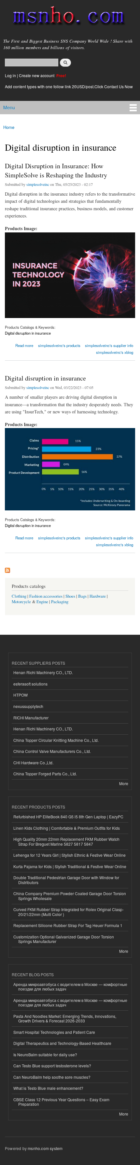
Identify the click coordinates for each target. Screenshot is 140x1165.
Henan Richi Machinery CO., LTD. (43, 672)
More (123, 783)
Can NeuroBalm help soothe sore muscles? (52, 1077)
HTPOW (20, 695)
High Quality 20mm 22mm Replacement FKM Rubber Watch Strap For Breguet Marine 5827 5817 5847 (66, 841)
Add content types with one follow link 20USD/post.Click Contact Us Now (69, 86)
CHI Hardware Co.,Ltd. (33, 762)
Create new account (37, 75)
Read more (24, 345)
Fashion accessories (46, 596)
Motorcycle (21, 601)
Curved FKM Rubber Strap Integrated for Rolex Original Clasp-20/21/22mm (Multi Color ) (68, 912)
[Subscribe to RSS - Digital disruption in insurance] (7, 569)
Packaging (59, 601)
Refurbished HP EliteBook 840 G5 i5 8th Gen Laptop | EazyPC (68, 816)
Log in (10, 75)
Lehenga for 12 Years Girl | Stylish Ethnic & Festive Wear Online (69, 855)
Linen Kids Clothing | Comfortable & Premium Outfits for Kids (66, 828)
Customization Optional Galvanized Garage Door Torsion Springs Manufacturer (63, 939)
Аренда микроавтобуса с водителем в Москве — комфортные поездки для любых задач (70, 986)
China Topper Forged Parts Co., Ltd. (45, 773)
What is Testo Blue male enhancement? (48, 1088)
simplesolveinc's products (59, 345)
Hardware (98, 596)
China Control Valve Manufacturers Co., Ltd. (52, 751)
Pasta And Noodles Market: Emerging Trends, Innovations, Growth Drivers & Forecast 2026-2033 (64, 1018)
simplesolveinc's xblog (114, 352)
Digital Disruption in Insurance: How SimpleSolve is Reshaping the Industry (56, 170)
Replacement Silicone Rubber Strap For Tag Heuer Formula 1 (67, 925)
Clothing (19, 596)
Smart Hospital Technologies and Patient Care (54, 1032)
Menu (9, 107)
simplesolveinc (37, 184)
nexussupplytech (28, 706)
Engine (42, 601)
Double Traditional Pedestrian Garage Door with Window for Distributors (66, 880)
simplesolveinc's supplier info (109, 345)
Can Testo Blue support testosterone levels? (52, 1065)
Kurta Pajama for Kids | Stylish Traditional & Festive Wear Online (69, 866)
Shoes (70, 596)
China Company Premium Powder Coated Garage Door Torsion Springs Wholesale (69, 896)
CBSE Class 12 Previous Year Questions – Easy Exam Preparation (61, 1102)
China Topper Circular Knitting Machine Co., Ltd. (56, 740)
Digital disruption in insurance (28, 333)
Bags (82, 596)
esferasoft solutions (30, 684)
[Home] (66, 17)
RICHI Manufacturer (31, 717)
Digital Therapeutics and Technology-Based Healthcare (62, 1043)
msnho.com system (45, 1148)
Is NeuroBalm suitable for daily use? (45, 1054)
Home (8, 127)
